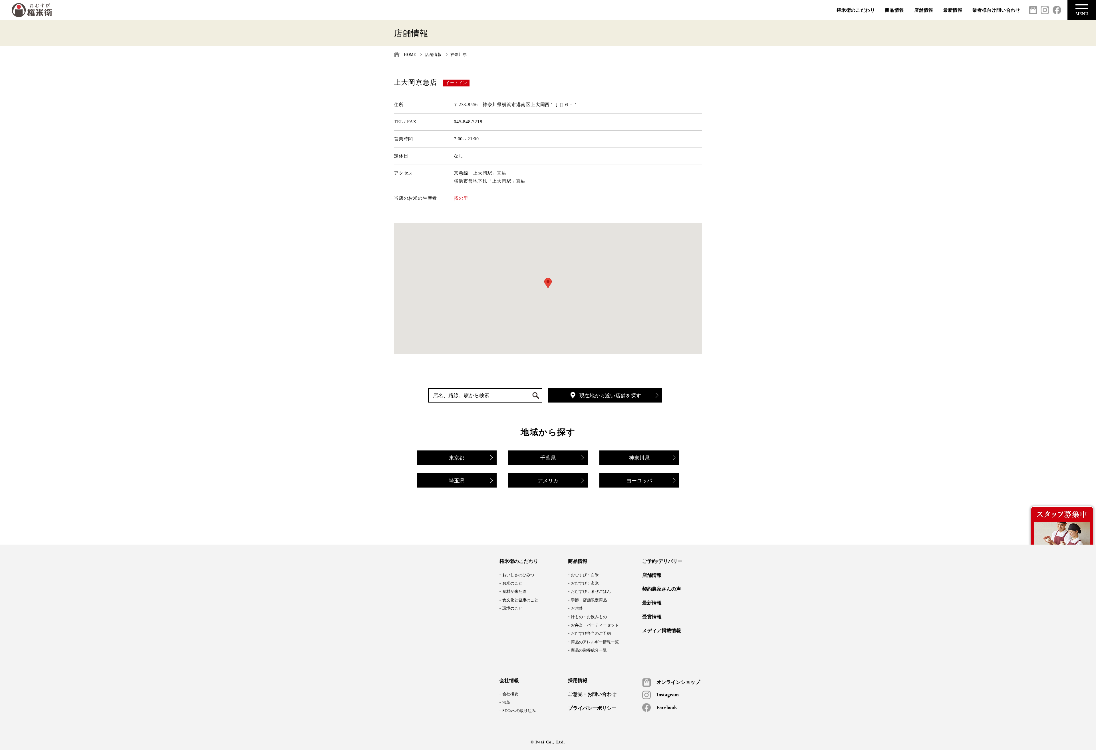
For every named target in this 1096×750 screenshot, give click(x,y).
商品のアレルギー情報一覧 (595, 642)
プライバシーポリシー (592, 708)
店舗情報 (923, 10)
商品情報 (894, 10)
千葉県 (548, 458)
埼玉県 (456, 481)
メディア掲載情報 (661, 630)
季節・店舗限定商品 (589, 600)
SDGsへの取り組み (519, 711)
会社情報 (509, 680)
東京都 (456, 458)
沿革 (506, 702)
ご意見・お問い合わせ (592, 694)
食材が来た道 (514, 591)
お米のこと (512, 583)
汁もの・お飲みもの (589, 617)
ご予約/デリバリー (662, 561)
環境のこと (512, 608)
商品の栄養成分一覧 (589, 650)
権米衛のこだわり (856, 10)
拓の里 (461, 198)
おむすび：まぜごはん (591, 591)
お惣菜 (577, 608)
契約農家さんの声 (661, 589)
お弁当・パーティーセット (595, 625)
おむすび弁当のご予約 (591, 633)
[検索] (534, 396)
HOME (410, 54)
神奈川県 (458, 54)
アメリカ (548, 481)
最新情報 (952, 10)
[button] (548, 283)
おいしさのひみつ (518, 575)
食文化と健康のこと (520, 600)
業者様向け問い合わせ (996, 10)
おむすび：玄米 (585, 583)
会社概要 (510, 694)
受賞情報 (652, 617)
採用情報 (577, 680)
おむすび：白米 (585, 575)
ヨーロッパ (639, 481)
